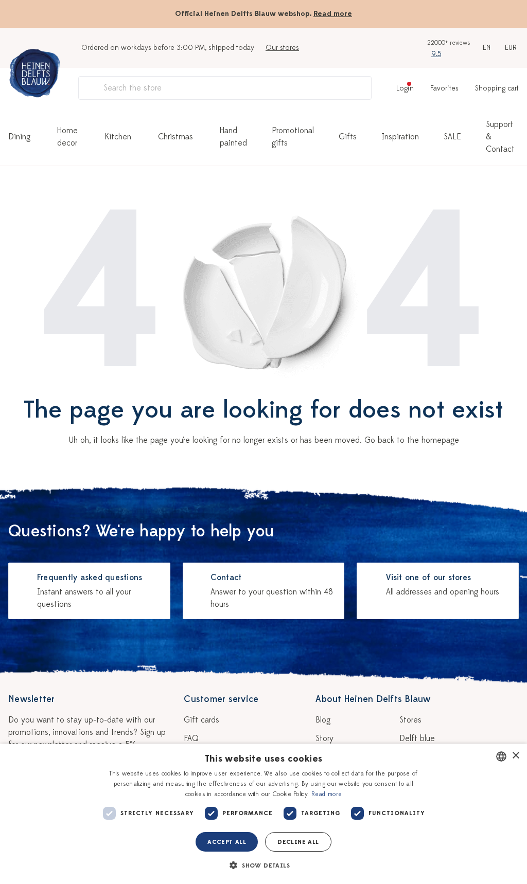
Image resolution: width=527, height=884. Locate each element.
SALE (452, 137)
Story (324, 738)
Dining (19, 137)
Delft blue (417, 738)
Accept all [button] (226, 842)
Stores (410, 720)
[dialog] (263, 814)
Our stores (282, 47)
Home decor (67, 136)
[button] (263, 865)
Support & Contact (500, 136)
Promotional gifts (293, 136)
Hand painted (233, 136)
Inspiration (400, 137)
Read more (332, 13)
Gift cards (201, 720)
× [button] (515, 756)
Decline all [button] (298, 842)
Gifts (348, 137)
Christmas (175, 137)
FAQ (191, 738)
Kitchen (117, 137)
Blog (322, 720)
